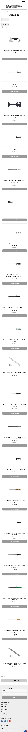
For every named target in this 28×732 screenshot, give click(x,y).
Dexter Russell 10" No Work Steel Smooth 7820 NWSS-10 (14, 340)
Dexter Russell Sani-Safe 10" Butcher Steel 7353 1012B (14, 308)
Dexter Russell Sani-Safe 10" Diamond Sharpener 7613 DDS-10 (14, 181)
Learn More (3, 706)
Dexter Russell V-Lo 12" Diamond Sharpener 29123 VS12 (14, 533)
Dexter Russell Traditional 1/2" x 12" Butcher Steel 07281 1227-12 (14, 501)
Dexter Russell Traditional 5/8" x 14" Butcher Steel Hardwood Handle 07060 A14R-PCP (14, 275)
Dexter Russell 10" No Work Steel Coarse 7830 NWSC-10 (14, 598)
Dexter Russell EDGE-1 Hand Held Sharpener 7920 (14, 51)
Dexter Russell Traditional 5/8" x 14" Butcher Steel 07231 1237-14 (14, 631)
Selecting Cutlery (4, 708)
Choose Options (14, 59)
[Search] (6, 1)
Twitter (8, 721)
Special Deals (4, 715)
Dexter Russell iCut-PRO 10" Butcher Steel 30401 (14, 213)
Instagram (5, 721)
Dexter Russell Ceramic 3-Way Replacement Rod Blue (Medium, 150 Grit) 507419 (14, 663)
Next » (6, 27)
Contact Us (3, 713)
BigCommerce (10, 730)
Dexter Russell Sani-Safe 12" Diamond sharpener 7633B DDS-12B (14, 566)
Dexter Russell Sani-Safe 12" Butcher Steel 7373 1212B (14, 148)
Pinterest (10, 721)
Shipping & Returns (5, 709)
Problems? (3, 711)
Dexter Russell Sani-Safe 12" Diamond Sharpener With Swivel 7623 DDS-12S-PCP (14, 438)
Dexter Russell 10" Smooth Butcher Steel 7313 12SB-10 (14, 405)
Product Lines (4, 704)
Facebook (2, 721)
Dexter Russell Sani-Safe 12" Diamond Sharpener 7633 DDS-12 (14, 83)
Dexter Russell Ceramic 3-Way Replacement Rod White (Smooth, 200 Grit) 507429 (14, 373)
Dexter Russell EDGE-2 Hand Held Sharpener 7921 (14, 116)
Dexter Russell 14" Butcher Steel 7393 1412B (14, 469)
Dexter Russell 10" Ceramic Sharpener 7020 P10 (14, 244)
